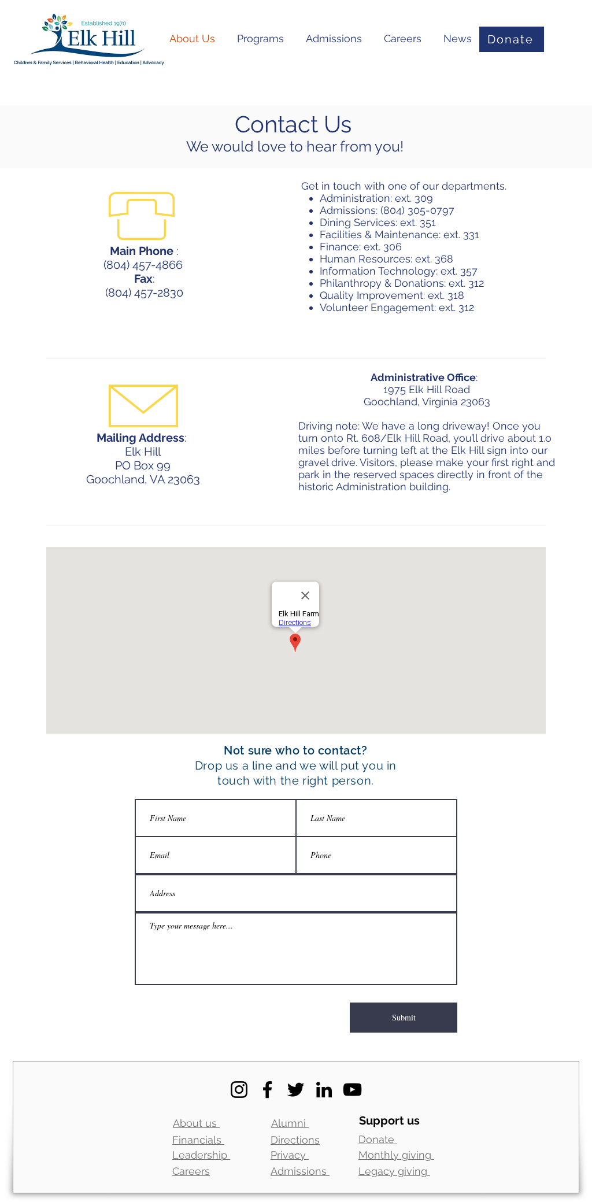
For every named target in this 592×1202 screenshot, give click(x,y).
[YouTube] (352, 1089)
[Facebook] (267, 1089)
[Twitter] (295, 1089)
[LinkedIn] (324, 1089)
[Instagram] (239, 1089)
